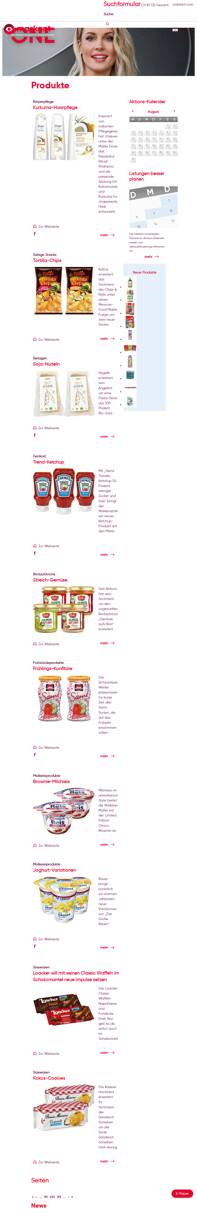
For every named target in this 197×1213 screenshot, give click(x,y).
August (153, 111)
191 (46, 1197)
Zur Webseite (48, 226)
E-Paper (182, 1193)
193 (59, 1197)
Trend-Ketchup (48, 462)
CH (143, 5)
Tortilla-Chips (47, 260)
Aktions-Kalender (147, 101)
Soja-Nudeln (46, 364)
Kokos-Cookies (49, 1078)
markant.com (183, 4)
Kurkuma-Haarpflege (55, 107)
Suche (109, 14)
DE (153, 5)
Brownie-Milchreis (51, 781)
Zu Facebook (36, 234)
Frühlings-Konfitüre (52, 668)
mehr (104, 235)
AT (148, 5)
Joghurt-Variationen (54, 870)
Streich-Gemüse (50, 580)
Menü (175, 30)
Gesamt (162, 5)
